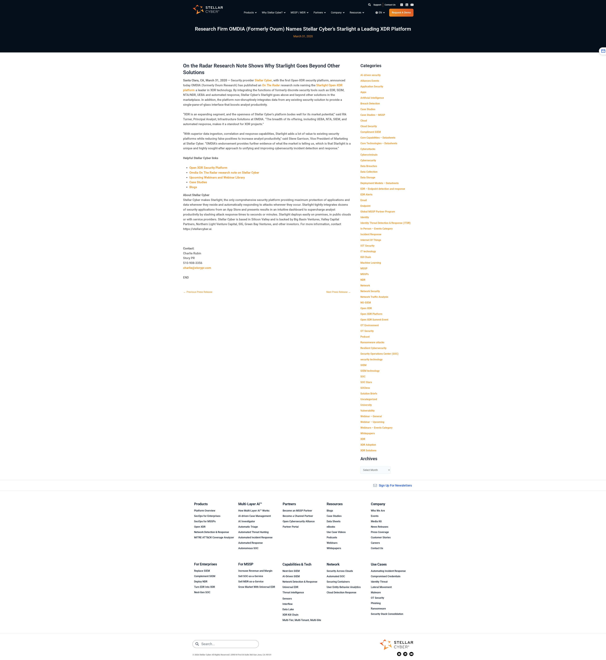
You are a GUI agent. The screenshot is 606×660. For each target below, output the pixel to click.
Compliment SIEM (370, 131)
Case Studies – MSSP (372, 114)
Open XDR (366, 308)
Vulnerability (367, 410)
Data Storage (367, 177)
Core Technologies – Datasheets (378, 143)
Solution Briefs (368, 393)
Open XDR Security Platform (208, 168)
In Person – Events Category (376, 228)
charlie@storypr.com (197, 268)
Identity (364, 217)
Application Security (371, 86)
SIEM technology (370, 370)
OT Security (367, 331)
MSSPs (364, 274)
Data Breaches (368, 166)
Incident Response (370, 234)
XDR (362, 439)
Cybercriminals (368, 154)
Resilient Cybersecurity (373, 348)
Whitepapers (367, 433)
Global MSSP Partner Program (377, 211)
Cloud (363, 120)
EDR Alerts (366, 194)
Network (365, 285)
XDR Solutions (368, 450)
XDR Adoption (368, 444)
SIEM (363, 365)
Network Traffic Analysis (374, 296)
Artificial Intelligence (372, 97)
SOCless (365, 387)
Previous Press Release (197, 292)
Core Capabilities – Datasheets (377, 137)
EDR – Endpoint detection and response (382, 188)
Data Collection (368, 171)
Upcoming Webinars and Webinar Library (217, 177)
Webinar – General (371, 416)
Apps (363, 92)
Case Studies (198, 182)
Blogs (193, 187)
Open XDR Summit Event (374, 319)
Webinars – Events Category (376, 427)
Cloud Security (368, 126)
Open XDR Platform (371, 313)
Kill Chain (365, 257)
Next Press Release (338, 292)
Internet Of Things (370, 240)
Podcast (365, 336)
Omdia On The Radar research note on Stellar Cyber (224, 172)
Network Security (370, 291)
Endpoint (365, 205)
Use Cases (379, 564)
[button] (369, 4)
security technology (371, 359)
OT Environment (369, 325)
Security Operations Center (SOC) (379, 353)
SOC (362, 376)
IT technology (368, 251)
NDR (362, 279)
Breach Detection (370, 103)
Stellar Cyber (263, 80)
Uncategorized (368, 399)
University (366, 404)
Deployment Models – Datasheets (379, 183)
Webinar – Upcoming (372, 422)
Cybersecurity (368, 160)
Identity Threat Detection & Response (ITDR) (385, 222)
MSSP (363, 268)
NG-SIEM (365, 302)
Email (363, 200)
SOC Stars (366, 382)
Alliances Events (369, 80)
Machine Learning (370, 262)
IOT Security (367, 245)
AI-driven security (370, 75)
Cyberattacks (367, 149)
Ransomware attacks (372, 342)
